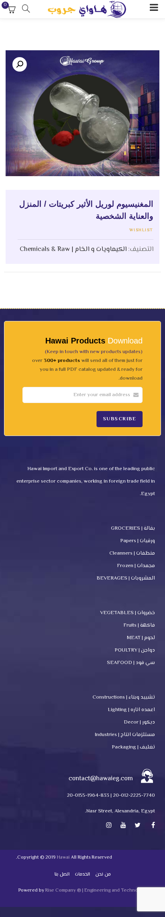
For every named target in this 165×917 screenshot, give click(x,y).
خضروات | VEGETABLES (127, 613)
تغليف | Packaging (133, 747)
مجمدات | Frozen (136, 566)
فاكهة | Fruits (139, 625)
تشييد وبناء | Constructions (124, 697)
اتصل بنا (62, 874)
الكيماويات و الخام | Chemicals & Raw (73, 249)
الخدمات (82, 874)
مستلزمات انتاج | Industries (125, 735)
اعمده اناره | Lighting (131, 710)
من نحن (103, 874)
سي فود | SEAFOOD (131, 663)
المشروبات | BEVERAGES (126, 578)
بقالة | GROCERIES (133, 528)
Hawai (63, 857)
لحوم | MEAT (141, 638)
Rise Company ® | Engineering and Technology (96, 890)
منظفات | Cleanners (132, 553)
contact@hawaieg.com (100, 779)
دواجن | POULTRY (135, 650)
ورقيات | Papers (137, 541)
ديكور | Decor (139, 722)
